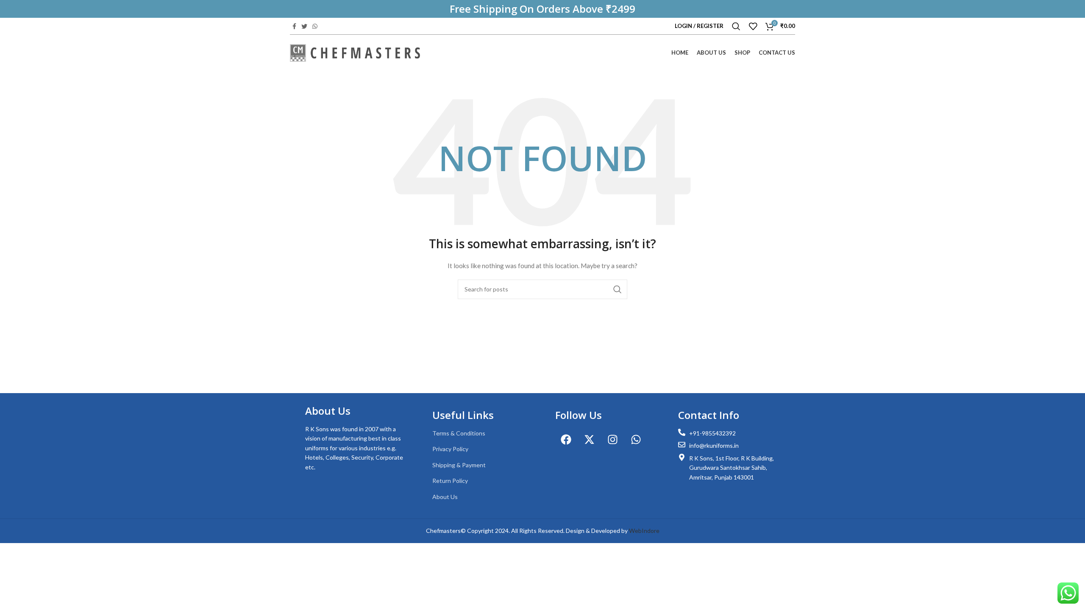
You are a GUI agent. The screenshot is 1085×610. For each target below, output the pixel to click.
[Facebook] (565, 439)
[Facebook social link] (294, 26)
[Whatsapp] (635, 439)
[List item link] (481, 433)
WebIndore (644, 530)
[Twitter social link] (304, 26)
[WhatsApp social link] (315, 26)
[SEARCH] (617, 289)
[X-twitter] (589, 439)
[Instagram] (612, 439)
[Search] (736, 26)
